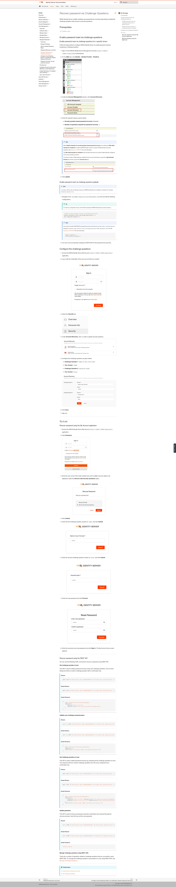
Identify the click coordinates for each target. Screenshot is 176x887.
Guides (52, 6)
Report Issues (175, 448)
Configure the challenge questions (129, 30)
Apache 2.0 (129, 885)
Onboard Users (44, 31)
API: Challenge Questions (69, 873)
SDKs (67, 6)
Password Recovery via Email (48, 50)
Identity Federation (43, 19)
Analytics (41, 79)
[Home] (40, 6)
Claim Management (44, 83)
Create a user (66, 31)
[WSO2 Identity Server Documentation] (41, 2)
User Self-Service (43, 77)
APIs (62, 6)
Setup (57, 6)
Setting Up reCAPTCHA (76, 150)
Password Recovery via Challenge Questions (46, 53)
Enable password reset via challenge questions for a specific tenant (128, 23)
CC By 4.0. (109, 885)
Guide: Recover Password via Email (71, 871)
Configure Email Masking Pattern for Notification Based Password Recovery (48, 57)
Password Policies (45, 44)
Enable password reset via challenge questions (127, 18)
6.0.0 (115, 2)
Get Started (45, 6)
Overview (41, 15)
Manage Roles (43, 35)
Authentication (42, 17)
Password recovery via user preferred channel (48, 62)
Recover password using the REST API (129, 39)
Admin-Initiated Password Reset (47, 47)
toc (119, 13)
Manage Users (43, 33)
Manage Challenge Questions (68, 860)
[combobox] (128, 2)
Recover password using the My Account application (130, 35)
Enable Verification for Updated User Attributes (47, 71)
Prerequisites (124, 15)
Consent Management (44, 24)
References (73, 6)
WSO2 (128, 883)
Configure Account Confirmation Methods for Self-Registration (48, 68)
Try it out (123, 32)
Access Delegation (43, 22)
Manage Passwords (45, 39)
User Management (43, 26)
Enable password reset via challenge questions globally (129, 27)
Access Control (43, 86)
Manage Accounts (44, 37)
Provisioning (43, 65)
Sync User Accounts (45, 75)
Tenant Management (44, 81)
